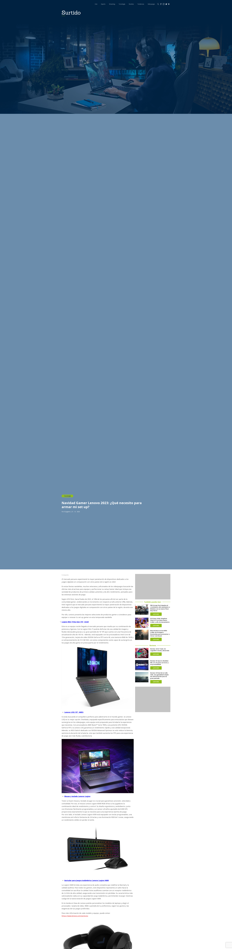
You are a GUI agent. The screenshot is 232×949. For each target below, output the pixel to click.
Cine (96, 4)
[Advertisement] (152, 586)
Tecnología (122, 4)
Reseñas (131, 4)
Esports (103, 4)
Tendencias (140, 4)
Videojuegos (151, 4)
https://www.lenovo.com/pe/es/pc (75, 916)
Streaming (112, 4)
